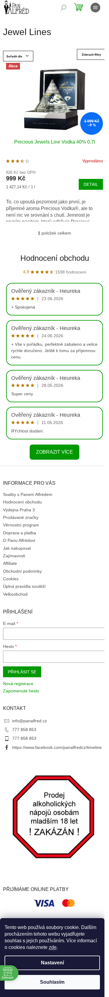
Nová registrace (18, 683)
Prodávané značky (20, 517)
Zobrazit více (54, 452)
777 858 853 (24, 729)
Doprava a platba (19, 532)
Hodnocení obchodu (54, 258)
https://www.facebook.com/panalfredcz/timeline (57, 747)
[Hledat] (64, 8)
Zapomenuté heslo (21, 690)
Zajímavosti (14, 555)
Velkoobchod (15, 594)
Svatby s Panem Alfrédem (27, 494)
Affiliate (10, 563)
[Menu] (95, 8)
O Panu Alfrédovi (19, 540)
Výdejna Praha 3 (19, 509)
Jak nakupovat (17, 548)
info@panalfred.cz (29, 720)
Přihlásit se (22, 671)
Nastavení (52, 962)
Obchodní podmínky (22, 571)
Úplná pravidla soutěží (24, 586)
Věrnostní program (21, 525)
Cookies (10, 578)
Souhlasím (52, 982)
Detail (91, 184)
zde (53, 947)
